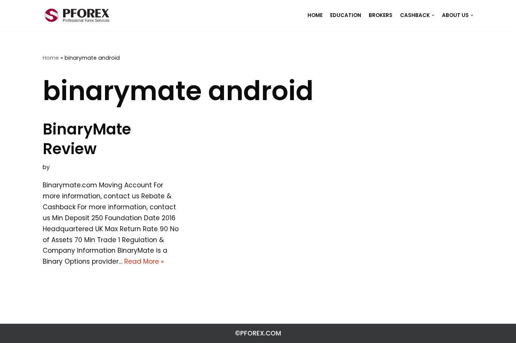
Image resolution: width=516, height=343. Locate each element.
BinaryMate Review (87, 139)
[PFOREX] (77, 15)
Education (345, 15)
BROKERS (380, 15)
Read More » (144, 261)
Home (51, 58)
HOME (315, 15)
